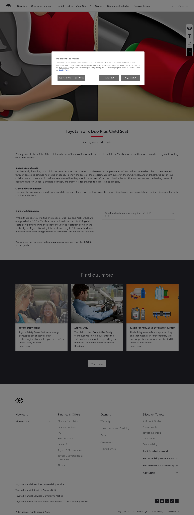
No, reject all (109, 78)
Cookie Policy (64, 70)
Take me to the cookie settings (71, 78)
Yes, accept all (130, 78)
